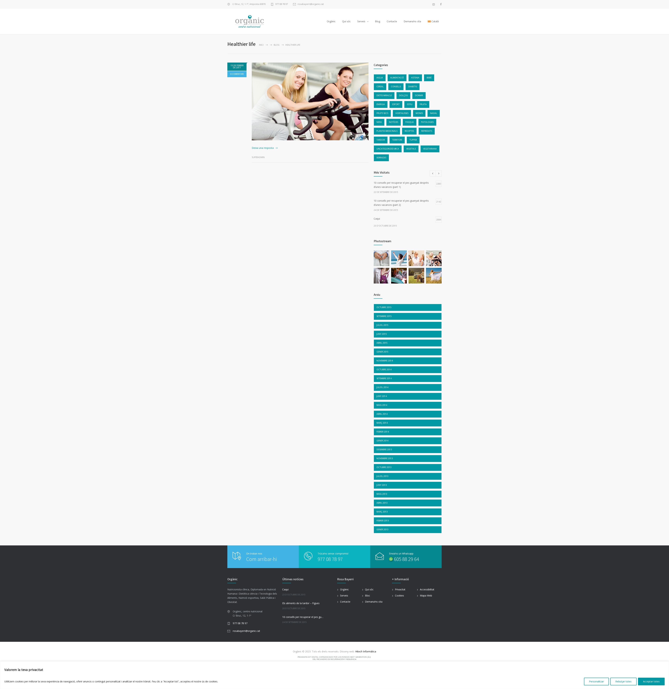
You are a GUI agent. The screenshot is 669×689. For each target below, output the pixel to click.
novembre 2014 (384, 360)
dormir (419, 95)
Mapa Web (426, 595)
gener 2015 (382, 351)
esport (396, 104)
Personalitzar (596, 681)
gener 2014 (382, 440)
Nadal (433, 113)
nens (379, 122)
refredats (426, 130)
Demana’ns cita (412, 21)
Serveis (361, 21)
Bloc (367, 595)
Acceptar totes (651, 681)
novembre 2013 (384, 458)
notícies (393, 122)
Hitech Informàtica (365, 651)
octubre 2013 (383, 467)
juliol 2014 (382, 387)
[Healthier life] (310, 101)
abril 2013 (381, 502)
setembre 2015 (384, 316)
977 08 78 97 (281, 4)
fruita (423, 104)
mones (419, 113)
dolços (403, 95)
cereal (380, 86)
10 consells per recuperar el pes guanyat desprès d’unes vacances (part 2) (303, 617)
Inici (261, 44)
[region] (334, 675)
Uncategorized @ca (387, 148)
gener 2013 (382, 529)
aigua (379, 77)
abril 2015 (381, 342)
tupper (413, 139)
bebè (429, 77)
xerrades (381, 157)
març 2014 (382, 422)
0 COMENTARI (237, 73)
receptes (409, 130)
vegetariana (430, 148)
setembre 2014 (384, 378)
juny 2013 (381, 485)
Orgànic (331, 21)
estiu (409, 104)
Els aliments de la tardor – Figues (301, 603)
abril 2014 (381, 413)
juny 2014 (381, 396)
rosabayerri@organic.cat (311, 4)
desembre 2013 (384, 449)
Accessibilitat (427, 589)
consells (396, 86)
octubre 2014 (383, 369)
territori (397, 139)
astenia (415, 77)
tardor (380, 139)
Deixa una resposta (263, 148)
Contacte (392, 21)
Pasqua (409, 122)
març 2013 (382, 511)
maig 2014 (381, 405)
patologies (427, 122)
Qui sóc (346, 21)
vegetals (411, 148)
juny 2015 (381, 333)
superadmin (258, 157)
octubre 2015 (383, 307)
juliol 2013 (382, 476)
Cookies (399, 595)
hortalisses (401, 113)
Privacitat (400, 589)
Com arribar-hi (261, 559)
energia (380, 104)
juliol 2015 (382, 325)
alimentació (397, 77)
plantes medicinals (386, 130)
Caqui (285, 589)
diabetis (412, 86)
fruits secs (382, 113)
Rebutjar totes (623, 681)
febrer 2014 (382, 431)
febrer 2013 (382, 520)
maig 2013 (381, 493)
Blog (377, 21)
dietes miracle (384, 95)
